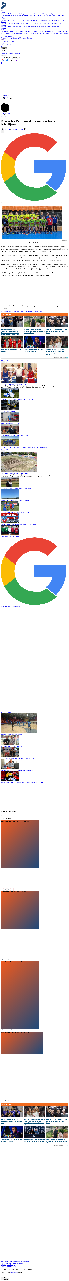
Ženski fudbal (14, 15)
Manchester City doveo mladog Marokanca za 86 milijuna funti (34, 1140)
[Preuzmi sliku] (5, 889)
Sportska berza (9, 31)
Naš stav (32, 33)
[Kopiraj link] (11, 889)
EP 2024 (19, 17)
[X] (12, 60)
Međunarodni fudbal (60, 15)
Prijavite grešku (5, 1265)
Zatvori (3, 1277)
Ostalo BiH (34, 15)
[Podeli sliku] (2, 889)
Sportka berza (14, 1266)
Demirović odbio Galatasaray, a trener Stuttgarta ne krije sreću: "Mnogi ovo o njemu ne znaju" (56, 352)
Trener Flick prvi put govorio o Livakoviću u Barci (34, 350)
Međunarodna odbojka (45, 26)
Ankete (7, 1266)
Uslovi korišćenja (14, 1261)
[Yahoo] (16, 60)
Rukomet (30, 38)
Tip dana (65, 33)
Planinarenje (37, 31)
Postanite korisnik (6, 1263)
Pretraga (12, 1265)
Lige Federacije (26, 15)
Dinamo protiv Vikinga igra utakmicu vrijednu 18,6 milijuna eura (11, 1121)
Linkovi (3, 1266)
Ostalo (17, 20)
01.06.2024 (6, 129)
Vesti (2, 10)
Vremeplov (12, 33)
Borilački (31, 31)
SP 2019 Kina (61, 20)
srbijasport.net (14, 1272)
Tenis (15, 31)
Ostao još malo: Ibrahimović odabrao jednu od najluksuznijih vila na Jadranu (34, 331)
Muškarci (13, 311)
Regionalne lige (29, 14)
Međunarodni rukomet (45, 23)
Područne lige (38, 14)
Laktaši (41, 311)
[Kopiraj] (1, 202)
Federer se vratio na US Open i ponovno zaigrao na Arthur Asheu (56, 331)
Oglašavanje (19, 1263)
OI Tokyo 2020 (58, 33)
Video (7, 33)
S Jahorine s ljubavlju (7, 36)
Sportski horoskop (48, 33)
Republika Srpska (33, 311)
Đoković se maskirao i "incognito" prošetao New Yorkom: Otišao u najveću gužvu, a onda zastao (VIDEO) (11, 332)
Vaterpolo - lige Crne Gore (54, 31)
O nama (6, 1261)
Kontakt (13, 1263)
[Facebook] (7, 60)
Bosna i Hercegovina (22, 311)
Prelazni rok (12, 17)
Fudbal (4, 38)
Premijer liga (11, 20)
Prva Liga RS (4, 23)
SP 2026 (29, 17)
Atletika (25, 31)
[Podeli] (2, 131)
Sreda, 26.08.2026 (6, 113)
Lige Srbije (41, 15)
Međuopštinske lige (47, 14)
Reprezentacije (5, 17)
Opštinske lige (58, 14)
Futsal (20, 15)
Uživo (5, 116)
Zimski (3, 31)
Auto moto (20, 31)
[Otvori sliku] (8, 889)
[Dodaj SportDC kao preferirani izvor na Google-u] (34, 200)
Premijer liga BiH (6, 14)
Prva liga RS (14, 14)
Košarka (16, 38)
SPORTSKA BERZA (7, 45)
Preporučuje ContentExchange (59, 357)
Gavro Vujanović (18, 129)
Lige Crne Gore (49, 15)
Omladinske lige (5, 15)
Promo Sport (39, 33)
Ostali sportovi (20, 33)
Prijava (5, 48)
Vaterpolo (44, 31)
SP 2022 (24, 17)
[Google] (3, 60)
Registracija (17, 53)
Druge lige (22, 14)
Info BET (27, 33)
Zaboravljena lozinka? (7, 53)
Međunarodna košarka (42, 20)
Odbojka (23, 38)
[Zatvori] (1, 815)
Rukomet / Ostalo (6, 712)
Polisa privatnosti (24, 1261)
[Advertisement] (34, 77)
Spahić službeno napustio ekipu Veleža (11, 350)
